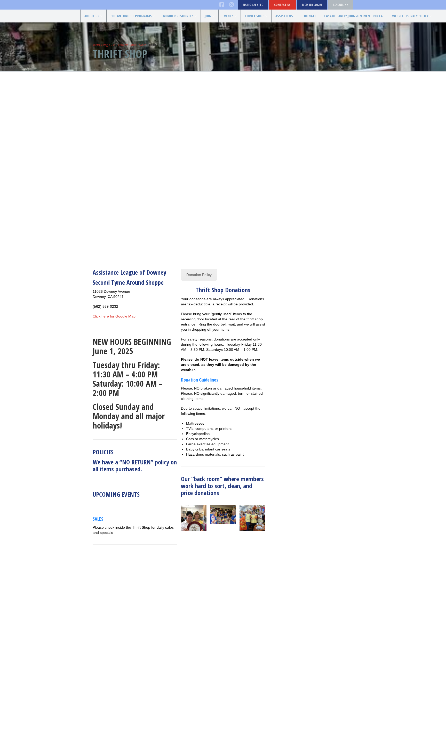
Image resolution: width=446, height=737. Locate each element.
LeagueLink (340, 5)
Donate (310, 15)
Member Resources (178, 15)
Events (228, 15)
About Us (91, 15)
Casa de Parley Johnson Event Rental (354, 15)
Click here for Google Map (114, 316)
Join (208, 15)
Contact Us (282, 5)
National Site (253, 5)
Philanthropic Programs (131, 15)
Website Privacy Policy (410, 15)
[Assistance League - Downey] (28, 24)
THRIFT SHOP (254, 15)
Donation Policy (199, 275)
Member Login (312, 5)
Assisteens (284, 15)
